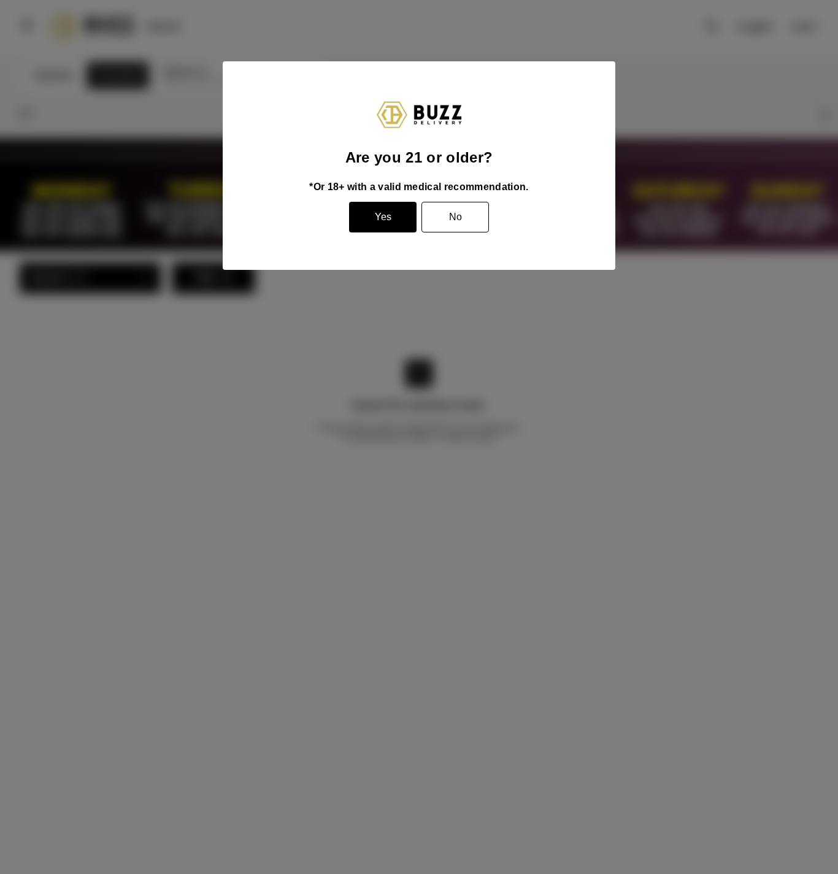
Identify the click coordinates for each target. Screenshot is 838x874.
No (455, 217)
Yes (383, 217)
